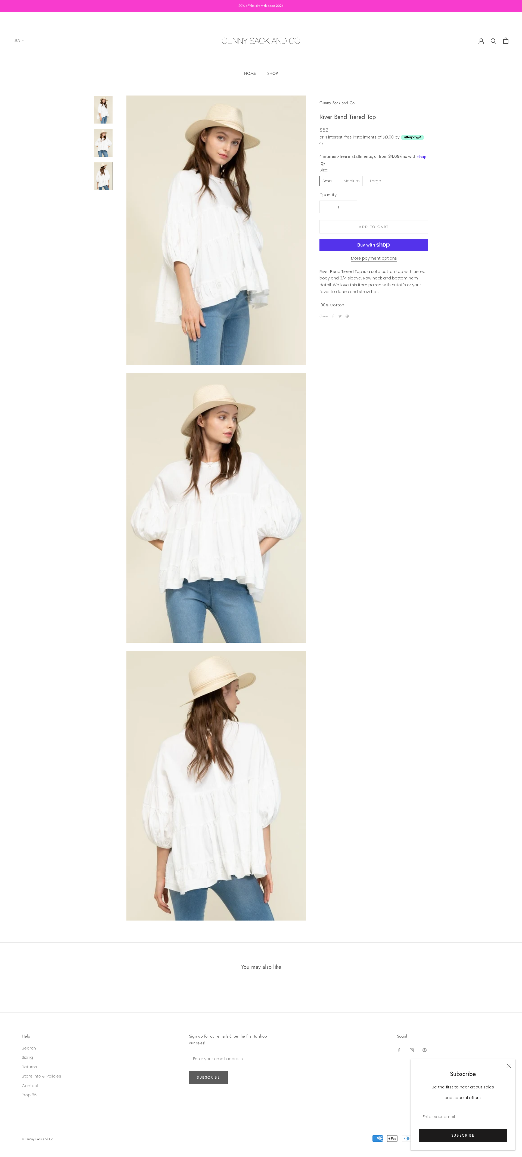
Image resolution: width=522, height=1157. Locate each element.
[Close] (508, 1065)
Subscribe (462, 1135)
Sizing (27, 1057)
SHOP (272, 73)
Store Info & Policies (41, 1076)
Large (375, 181)
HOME (250, 73)
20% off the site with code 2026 (261, 5)
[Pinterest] (347, 316)
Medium (352, 181)
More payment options (374, 258)
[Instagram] (412, 1050)
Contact (30, 1085)
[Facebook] (333, 316)
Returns (29, 1067)
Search (29, 1048)
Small (327, 181)
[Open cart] (505, 41)
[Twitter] (340, 316)
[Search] (493, 41)
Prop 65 (29, 1095)
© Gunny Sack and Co (37, 1139)
